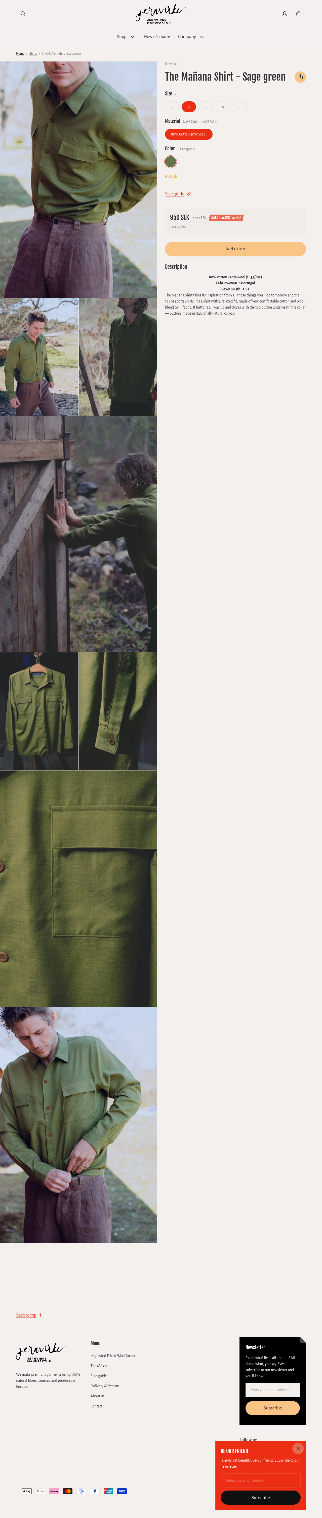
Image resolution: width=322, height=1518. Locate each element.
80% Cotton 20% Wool (189, 134)
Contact (96, 1406)
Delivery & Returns (105, 1386)
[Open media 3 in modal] (118, 357)
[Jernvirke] (161, 14)
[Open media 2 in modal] (39, 357)
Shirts (33, 53)
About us (97, 1396)
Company (187, 36)
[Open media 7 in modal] (78, 888)
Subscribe (273, 1408)
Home (20, 53)
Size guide (174, 193)
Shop (122, 36)
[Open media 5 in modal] (39, 711)
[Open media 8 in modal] (78, 1125)
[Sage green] (170, 161)
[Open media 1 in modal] (78, 179)
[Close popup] (298, 1448)
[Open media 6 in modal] (118, 711)
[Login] (285, 14)
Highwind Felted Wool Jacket (113, 1356)
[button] (23, 14)
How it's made (157, 36)
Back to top (26, 1315)
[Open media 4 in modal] (78, 534)
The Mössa (99, 1366)
